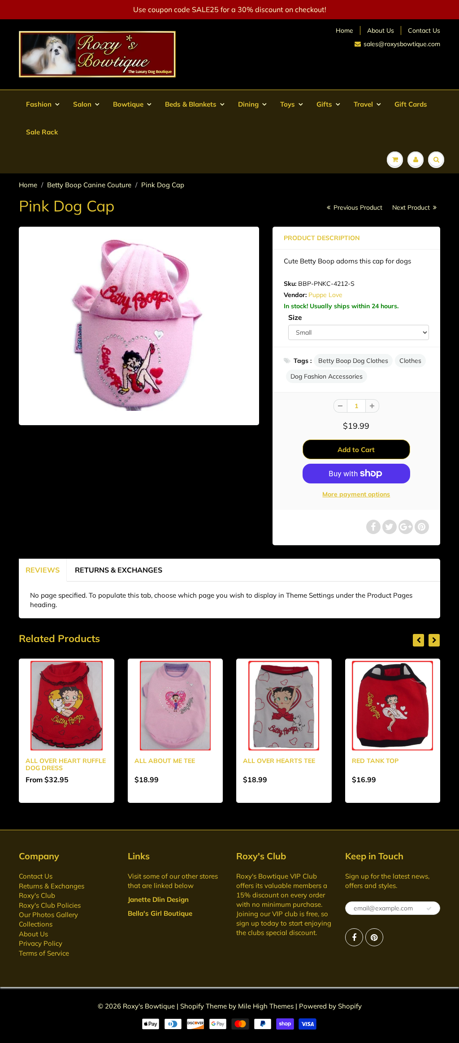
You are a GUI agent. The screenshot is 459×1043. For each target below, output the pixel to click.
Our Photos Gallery (48, 914)
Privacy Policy (40, 943)
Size (295, 317)
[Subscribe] (429, 908)
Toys (287, 104)
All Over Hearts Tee (279, 761)
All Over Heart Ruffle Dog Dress (66, 764)
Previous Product (357, 207)
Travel (363, 104)
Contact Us (424, 30)
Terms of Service (44, 953)
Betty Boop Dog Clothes (353, 361)
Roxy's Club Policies (50, 905)
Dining (248, 104)
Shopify (192, 1006)
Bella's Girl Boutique (160, 913)
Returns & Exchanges (118, 569)
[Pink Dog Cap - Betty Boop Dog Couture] (139, 325)
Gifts (324, 104)
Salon (82, 104)
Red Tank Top (375, 761)
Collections (35, 924)
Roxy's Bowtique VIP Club (276, 876)
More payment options (356, 494)
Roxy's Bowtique (149, 1006)
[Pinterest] (374, 937)
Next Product (412, 207)
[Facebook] (354, 937)
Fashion (39, 104)
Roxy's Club (37, 895)
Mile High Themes (266, 1006)
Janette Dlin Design (158, 899)
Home (344, 30)
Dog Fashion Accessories (326, 376)
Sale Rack (42, 132)
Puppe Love (325, 295)
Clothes (410, 361)
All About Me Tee (164, 761)
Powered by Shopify (330, 1006)
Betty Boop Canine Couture (89, 185)
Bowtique (128, 104)
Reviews (43, 569)
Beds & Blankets (191, 104)
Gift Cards (410, 104)
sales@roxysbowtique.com (402, 44)
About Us (380, 30)
